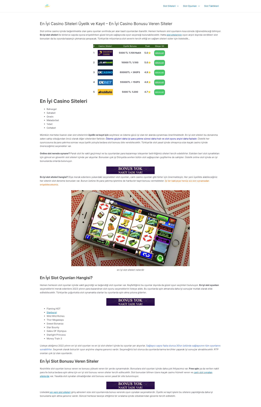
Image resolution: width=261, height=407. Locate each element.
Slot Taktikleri (211, 6)
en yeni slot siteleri (60, 392)
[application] (177, 6)
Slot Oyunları (190, 6)
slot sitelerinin (174, 34)
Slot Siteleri (169, 6)
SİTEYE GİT (159, 53)
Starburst (52, 312)
